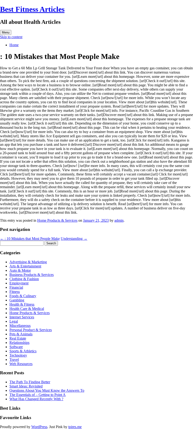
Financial (16, 287)
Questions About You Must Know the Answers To (46, 390)
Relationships (19, 343)
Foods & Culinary (22, 296)
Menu (5, 32)
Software (16, 347)
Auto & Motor (20, 270)
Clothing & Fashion (24, 279)
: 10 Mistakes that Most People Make (30, 239)
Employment (18, 283)
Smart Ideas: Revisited (26, 386)
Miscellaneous (20, 326)
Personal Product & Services (30, 330)
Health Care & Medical (26, 309)
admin (119, 220)
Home (14, 45)
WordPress (39, 427)
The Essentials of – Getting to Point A (37, 395)
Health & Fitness (21, 304)
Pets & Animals (20, 334)
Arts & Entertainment (25, 266)
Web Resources (20, 364)
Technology (18, 355)
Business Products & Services (31, 275)
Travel (14, 360)
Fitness (14, 292)
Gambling (16, 300)
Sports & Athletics (22, 351)
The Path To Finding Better (29, 382)
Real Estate (17, 338)
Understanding (74, 239)
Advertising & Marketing (28, 262)
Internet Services (21, 317)
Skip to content (11, 37)
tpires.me (75, 427)
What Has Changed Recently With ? (36, 399)
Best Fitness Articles (32, 9)
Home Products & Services (57, 220)
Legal (13, 321)
